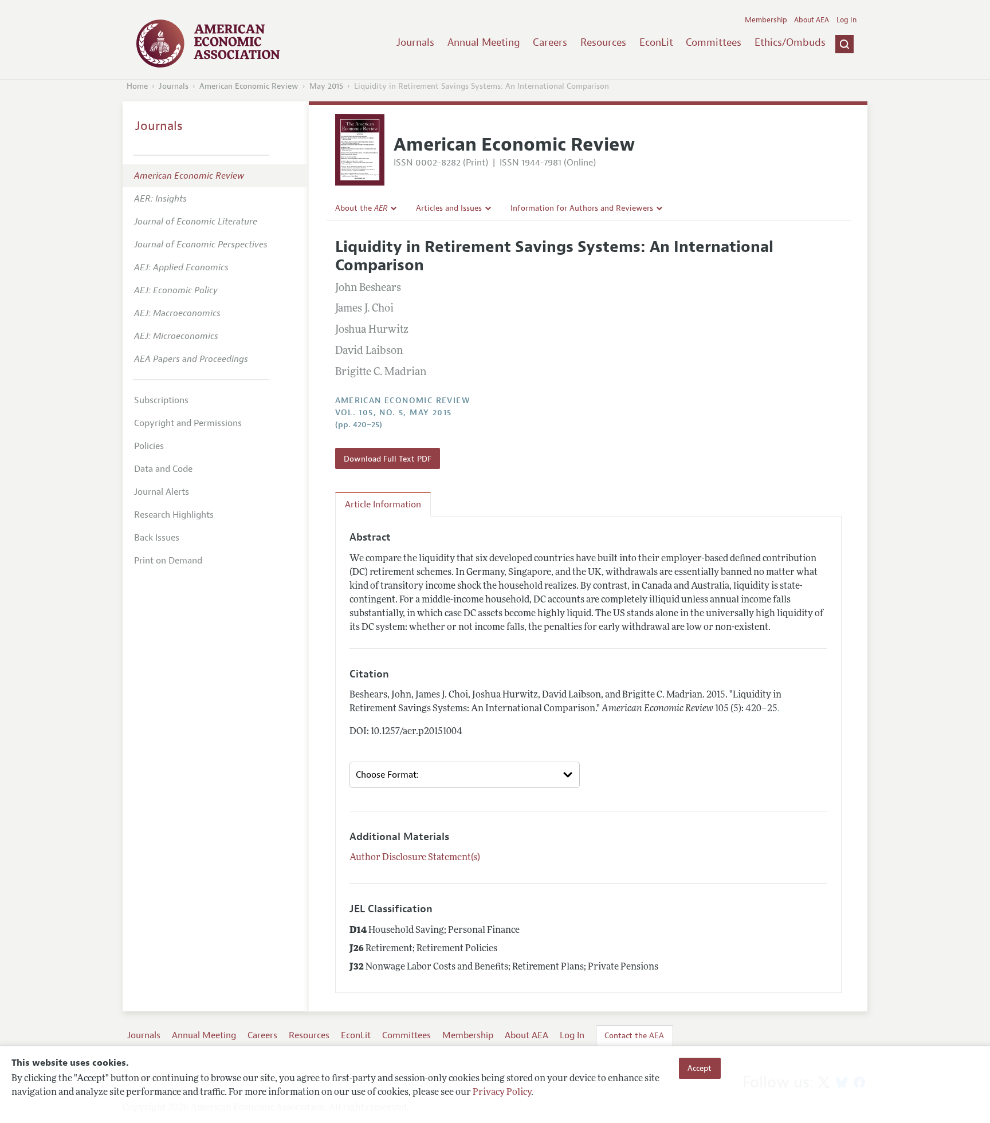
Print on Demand (168, 560)
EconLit (656, 42)
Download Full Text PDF (387, 459)
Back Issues (156, 537)
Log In (846, 20)
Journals (415, 42)
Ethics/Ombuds (790, 42)
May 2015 (326, 86)
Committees (713, 42)
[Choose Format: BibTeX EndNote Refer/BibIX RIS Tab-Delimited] (464, 775)
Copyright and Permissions (188, 423)
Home (137, 86)
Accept (700, 1068)
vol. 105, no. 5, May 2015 (393, 412)
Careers (550, 42)
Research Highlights (174, 515)
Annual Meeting (483, 42)
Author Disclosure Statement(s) (414, 857)
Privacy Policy (502, 1092)
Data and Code (163, 469)
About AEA (811, 20)
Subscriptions (161, 400)
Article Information (383, 504)
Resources (603, 42)
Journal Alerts (161, 492)
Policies (149, 446)
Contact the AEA (634, 1035)
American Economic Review (248, 86)
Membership (766, 20)
